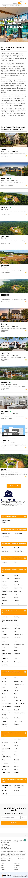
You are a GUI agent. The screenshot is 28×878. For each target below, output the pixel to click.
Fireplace (4, 562)
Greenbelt (4, 634)
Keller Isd (16, 548)
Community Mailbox (19, 739)
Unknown (4, 794)
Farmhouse (5, 585)
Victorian (16, 604)
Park (3, 760)
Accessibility (15, 875)
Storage (4, 721)
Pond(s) (4, 650)
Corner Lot (17, 625)
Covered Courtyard (19, 684)
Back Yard (16, 617)
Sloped (16, 650)
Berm (3, 575)
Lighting (16, 697)
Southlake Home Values (6, 521)
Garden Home (5, 588)
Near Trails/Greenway (6, 755)
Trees (15, 658)
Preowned (4, 790)
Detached (4, 581)
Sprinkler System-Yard (6, 654)
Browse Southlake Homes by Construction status (12, 780)
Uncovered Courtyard (5, 725)
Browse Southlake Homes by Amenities (12, 558)
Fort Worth (16, 867)
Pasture (16, 647)
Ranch (3, 597)
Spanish (16, 597)
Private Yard (17, 710)
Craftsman (17, 578)
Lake (15, 752)
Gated (15, 748)
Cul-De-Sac (5, 628)
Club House (5, 739)
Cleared (4, 625)
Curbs (15, 742)
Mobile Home (17, 591)
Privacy (25, 875)
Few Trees (17, 628)
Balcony (16, 678)
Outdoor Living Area (19, 703)
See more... (5, 665)
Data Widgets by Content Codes (20, 876)
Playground (17, 706)
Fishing (16, 745)
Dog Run (16, 687)
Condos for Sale (18, 533)
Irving (2, 867)
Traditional (17, 600)
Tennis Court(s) (18, 721)
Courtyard (4, 684)
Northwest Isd (5, 551)
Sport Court (17, 718)
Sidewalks (4, 769)
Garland (3, 869)
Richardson (16, 863)
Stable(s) (16, 769)
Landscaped (17, 638)
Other (15, 594)
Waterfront (5, 662)
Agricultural (5, 617)
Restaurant (17, 766)
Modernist (4, 594)
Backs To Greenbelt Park (7, 621)
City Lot (16, 620)
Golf (15, 631)
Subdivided (17, 653)
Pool (15, 562)
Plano (2, 865)
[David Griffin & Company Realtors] (14, 840)
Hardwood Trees (18, 634)
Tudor (3, 604)
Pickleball (16, 760)
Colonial (16, 575)
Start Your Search (14, 485)
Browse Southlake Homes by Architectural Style (12, 570)
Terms (20, 875)
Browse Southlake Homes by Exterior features (11, 673)
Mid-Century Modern (7, 591)
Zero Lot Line (17, 662)
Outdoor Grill (17, 700)
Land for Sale (5, 537)
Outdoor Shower (6, 706)
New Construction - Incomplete (19, 786)
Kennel (3, 697)
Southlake (16, 869)
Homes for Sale (6, 533)
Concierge (5, 742)
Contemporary (6, 578)
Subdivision (5, 658)
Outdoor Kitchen (6, 703)
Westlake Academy (19, 551)
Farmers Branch (17, 865)
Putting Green (5, 766)
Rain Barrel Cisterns (19, 713)
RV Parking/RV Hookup (5, 714)
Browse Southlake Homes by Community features (12, 734)
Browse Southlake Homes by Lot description (10, 612)
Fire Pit (16, 690)
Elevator (4, 745)
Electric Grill (5, 690)
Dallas (2, 863)
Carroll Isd (4, 548)
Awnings (4, 678)
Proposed (16, 790)
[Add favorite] (26, 156)
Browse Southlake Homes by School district (13, 543)
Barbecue (4, 681)
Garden (4, 631)
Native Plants (5, 644)
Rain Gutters (5, 718)
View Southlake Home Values (9, 516)
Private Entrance (6, 710)
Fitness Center (6, 748)
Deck (3, 687)
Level (15, 641)
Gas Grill (16, 694)
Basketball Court (18, 681)
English (16, 581)
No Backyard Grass (19, 644)
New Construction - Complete (7, 786)
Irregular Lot (5, 638)
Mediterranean (18, 588)
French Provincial (18, 585)
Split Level (4, 600)
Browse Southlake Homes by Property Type (13, 529)
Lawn (3, 641)
